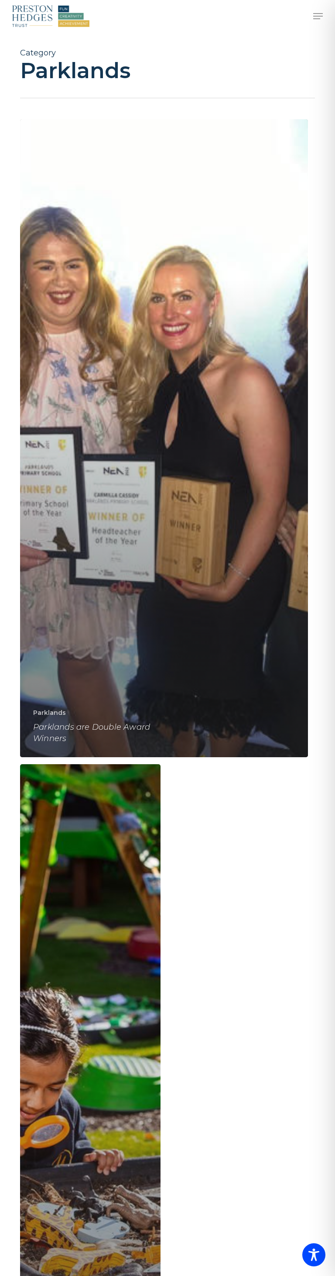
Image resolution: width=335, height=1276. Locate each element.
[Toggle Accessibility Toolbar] (313, 1254)
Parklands (49, 713)
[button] (318, 16)
